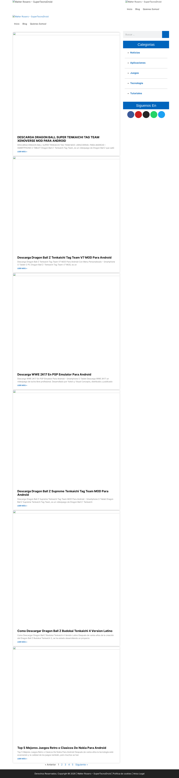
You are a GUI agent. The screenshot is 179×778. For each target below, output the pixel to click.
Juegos (134, 73)
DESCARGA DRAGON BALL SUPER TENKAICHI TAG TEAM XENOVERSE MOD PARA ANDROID (58, 138)
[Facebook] (130, 114)
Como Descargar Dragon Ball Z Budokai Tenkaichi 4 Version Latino (64, 631)
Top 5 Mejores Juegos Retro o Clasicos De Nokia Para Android (61, 748)
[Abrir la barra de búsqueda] (163, 9)
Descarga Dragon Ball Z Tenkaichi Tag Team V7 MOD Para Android (64, 257)
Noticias (135, 52)
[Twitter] (161, 114)
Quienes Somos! (151, 9)
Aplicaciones (138, 62)
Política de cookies (122, 773)
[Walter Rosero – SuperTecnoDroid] (143, 1)
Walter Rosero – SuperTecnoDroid (94, 773)
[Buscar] (165, 34)
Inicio (129, 9)
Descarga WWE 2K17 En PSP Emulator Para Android (54, 374)
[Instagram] (146, 114)
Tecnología (136, 83)
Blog (137, 9)
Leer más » (22, 152)
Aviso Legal (138, 773)
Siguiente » (81, 764)
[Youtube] (138, 114)
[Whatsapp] (153, 114)
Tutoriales (136, 93)
